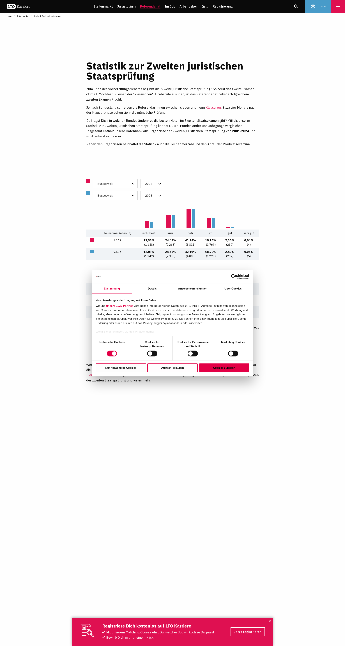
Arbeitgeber (188, 6)
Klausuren (213, 107)
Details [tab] (152, 288)
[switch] (152, 353)
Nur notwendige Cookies (120, 367)
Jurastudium (126, 6)
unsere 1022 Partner (119, 305)
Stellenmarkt (103, 6)
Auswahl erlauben (172, 367)
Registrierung (223, 6)
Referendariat (150, 6)
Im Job (170, 6)
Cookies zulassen (224, 367)
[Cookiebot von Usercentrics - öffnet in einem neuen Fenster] (233, 276)
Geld (204, 6)
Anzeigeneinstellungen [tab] (192, 288)
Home (9, 16)
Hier (89, 375)
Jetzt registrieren (248, 632)
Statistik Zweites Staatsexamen (48, 16)
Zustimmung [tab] (112, 288)
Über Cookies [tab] (233, 288)
